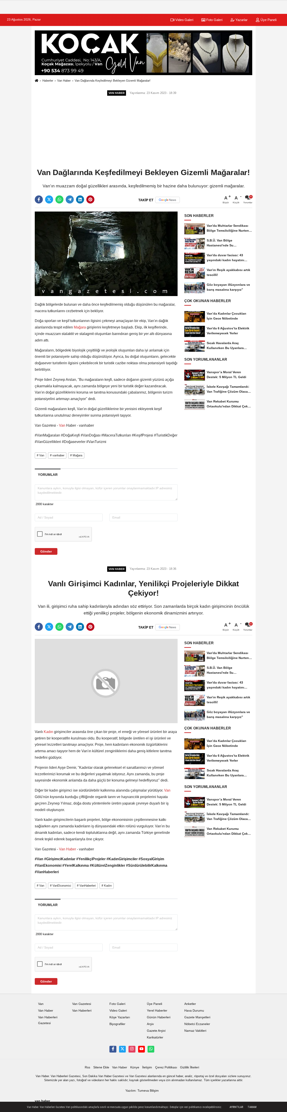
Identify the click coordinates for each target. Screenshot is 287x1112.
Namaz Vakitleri (195, 1030)
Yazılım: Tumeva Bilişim (142, 1090)
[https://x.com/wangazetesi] (122, 1049)
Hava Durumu (194, 1010)
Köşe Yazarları (119, 1017)
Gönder (46, 551)
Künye (134, 1067)
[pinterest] (90, 199)
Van (62, 425)
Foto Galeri (213, 20)
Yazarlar (241, 20)
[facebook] (39, 199)
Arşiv (150, 1024)
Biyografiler (117, 1024)
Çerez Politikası (166, 1067)
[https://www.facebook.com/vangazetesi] (112, 1049)
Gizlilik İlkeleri (189, 1067)
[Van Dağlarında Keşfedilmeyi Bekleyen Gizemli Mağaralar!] (106, 253)
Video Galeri (183, 20)
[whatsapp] (59, 199)
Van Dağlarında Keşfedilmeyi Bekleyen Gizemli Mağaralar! (112, 80)
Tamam (252, 1107)
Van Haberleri (81, 1010)
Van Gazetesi (81, 1004)
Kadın (48, 732)
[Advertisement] (143, 132)
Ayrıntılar (236, 1107)
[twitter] (49, 199)
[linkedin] (80, 199)
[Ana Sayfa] (36, 81)
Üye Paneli (268, 20)
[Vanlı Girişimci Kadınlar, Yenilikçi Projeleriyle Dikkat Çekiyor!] (106, 681)
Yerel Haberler (157, 1010)
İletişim (147, 1067)
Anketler (190, 1004)
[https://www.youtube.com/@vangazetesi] (141, 1049)
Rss (87, 1067)
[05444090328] (151, 1049)
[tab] (48, 475)
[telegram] (70, 199)
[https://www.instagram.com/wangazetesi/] (131, 1049)
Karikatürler (155, 1037)
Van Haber (64, 80)
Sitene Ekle (101, 1067)
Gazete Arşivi (156, 1030)
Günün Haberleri (158, 1017)
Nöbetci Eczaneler (197, 1024)
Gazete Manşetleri (197, 1017)
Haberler (47, 80)
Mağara (80, 327)
